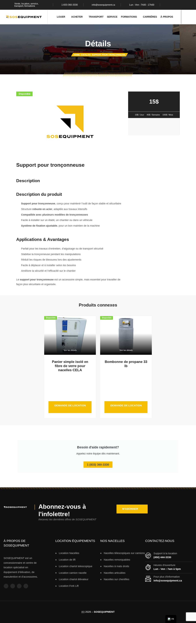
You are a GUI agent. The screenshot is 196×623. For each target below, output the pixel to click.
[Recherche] (189, 17)
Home (77, 55)
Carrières (150, 16)
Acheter (77, 16)
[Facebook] (167, 4)
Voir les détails (70, 350)
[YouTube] (19, 586)
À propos (166, 16)
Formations (129, 16)
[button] (132, 509)
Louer (61, 16)
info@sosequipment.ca (103, 5)
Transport (96, 16)
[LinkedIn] (184, 4)
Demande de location (73, 404)
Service (112, 16)
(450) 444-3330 (162, 557)
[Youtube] (178, 4)
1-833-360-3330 (69, 5)
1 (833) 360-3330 (98, 464)
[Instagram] (172, 4)
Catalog (86, 55)
